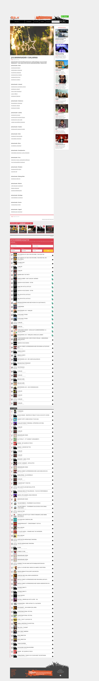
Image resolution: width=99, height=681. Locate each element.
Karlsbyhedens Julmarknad (16, 70)
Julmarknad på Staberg (15, 67)
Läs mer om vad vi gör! (40, 674)
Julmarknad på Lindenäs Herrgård (18, 129)
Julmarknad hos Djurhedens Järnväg (18, 86)
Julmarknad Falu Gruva (15, 77)
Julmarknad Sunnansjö (15, 115)
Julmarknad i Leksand (15, 89)
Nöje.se (12, 24)
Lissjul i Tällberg (14, 93)
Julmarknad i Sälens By (15, 178)
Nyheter (15, 24)
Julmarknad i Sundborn (15, 79)
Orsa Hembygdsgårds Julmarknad (18, 162)
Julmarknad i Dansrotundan (16, 136)
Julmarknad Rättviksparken (16, 190)
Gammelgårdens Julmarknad (17, 197)
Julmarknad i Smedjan (15, 108)
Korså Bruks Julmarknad (16, 72)
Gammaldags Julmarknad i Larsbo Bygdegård (20, 152)
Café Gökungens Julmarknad (17, 185)
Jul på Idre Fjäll (14, 171)
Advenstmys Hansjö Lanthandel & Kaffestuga (20, 160)
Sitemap (60, 673)
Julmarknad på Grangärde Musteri (18, 117)
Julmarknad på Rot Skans (16, 169)
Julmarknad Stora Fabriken (16, 75)
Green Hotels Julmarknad (16, 91)
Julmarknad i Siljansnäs (15, 96)
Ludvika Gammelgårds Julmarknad (18, 122)
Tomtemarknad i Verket (16, 204)
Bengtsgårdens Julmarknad (16, 103)
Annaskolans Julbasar (15, 105)
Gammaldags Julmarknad (16, 138)
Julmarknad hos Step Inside (16, 119)
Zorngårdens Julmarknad (16, 145)
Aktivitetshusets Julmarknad (16, 211)
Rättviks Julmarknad (15, 188)
